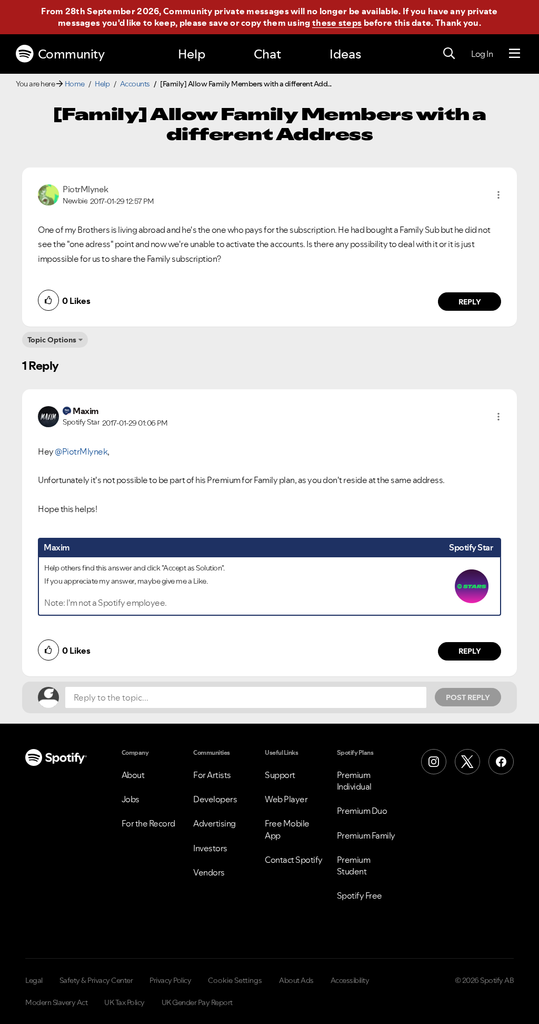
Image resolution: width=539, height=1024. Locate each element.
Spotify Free (359, 895)
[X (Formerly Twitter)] (467, 761)
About (133, 775)
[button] (498, 195)
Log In (482, 54)
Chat (267, 54)
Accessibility (350, 980)
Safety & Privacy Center (96, 980)
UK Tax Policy (124, 1002)
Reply (469, 302)
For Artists (212, 775)
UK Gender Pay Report (197, 1002)
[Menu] (514, 53)
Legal (34, 980)
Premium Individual (354, 780)
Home (75, 83)
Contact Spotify (294, 859)
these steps (337, 22)
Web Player (286, 799)
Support (280, 775)
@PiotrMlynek (81, 451)
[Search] (449, 54)
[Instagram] (433, 761)
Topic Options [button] (51, 339)
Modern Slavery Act (56, 1002)
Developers (215, 799)
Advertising (214, 823)
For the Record (148, 823)
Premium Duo (362, 810)
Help (191, 54)
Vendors (209, 872)
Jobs (130, 799)
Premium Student (354, 865)
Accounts (135, 83)
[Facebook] (501, 761)
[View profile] (48, 194)
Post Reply (468, 697)
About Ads (296, 980)
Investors (210, 848)
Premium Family (366, 835)
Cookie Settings (235, 980)
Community (71, 54)
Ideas (345, 54)
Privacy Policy (170, 980)
